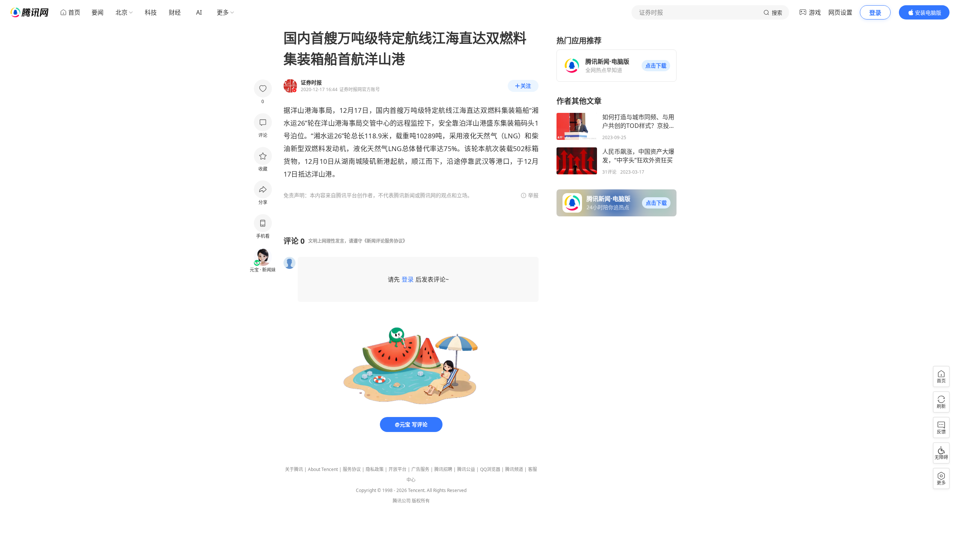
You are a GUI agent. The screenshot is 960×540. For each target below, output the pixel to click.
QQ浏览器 (490, 469)
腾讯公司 (402, 501)
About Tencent (323, 469)
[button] (656, 65)
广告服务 (420, 469)
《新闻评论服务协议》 (384, 241)
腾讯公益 (466, 469)
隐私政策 (375, 469)
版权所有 (421, 501)
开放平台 (397, 469)
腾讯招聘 (443, 469)
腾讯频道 (514, 469)
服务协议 (352, 469)
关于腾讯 (294, 469)
